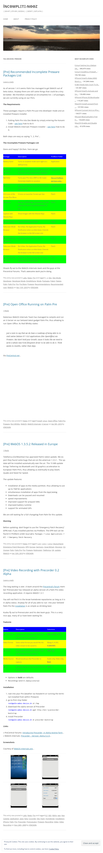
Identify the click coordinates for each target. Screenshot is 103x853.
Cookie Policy (54, 849)
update (58, 550)
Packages (46, 281)
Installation (59, 818)
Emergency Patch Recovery (14, 547)
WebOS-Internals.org (23, 748)
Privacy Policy (31, 19)
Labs (25, 278)
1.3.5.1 (44, 544)
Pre (34, 278)
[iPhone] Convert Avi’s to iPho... (87, 110)
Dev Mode (57, 278)
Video (56, 822)
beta (26, 818)
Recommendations (42, 284)
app (59, 815)
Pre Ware (23, 284)
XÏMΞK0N (34, 287)
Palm (5, 284)
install (39, 421)
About (16, 19)
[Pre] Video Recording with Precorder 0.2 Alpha (31, 572)
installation (20, 606)
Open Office (52, 421)
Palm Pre (11, 284)
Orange (6, 550)
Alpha (54, 815)
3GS (49, 815)
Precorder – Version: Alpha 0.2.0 (35, 736)
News (29, 278)
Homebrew (50, 818)
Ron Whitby (15, 424)
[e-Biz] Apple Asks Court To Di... (87, 84)
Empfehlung (31, 281)
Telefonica (47, 550)
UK (53, 550)
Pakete (58, 281)
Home (5, 19)
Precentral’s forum (51, 586)
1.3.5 (39, 544)
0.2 (46, 815)
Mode (39, 281)
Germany (39, 547)
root (5, 287)
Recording (49, 822)
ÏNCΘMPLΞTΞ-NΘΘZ (20, 6)
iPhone (6, 822)
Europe (32, 547)
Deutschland (58, 544)
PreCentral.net (12, 355)
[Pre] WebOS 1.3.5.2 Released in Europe (30, 444)
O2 (64, 547)
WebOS (10, 287)
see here (18, 123)
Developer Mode (18, 281)
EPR (27, 547)
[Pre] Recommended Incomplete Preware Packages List (31, 73)
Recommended (57, 284)
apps (22, 818)
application (14, 818)
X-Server (45, 424)
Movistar (58, 547)
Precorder (22, 822)
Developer (7, 281)
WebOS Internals (34, 424)
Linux (45, 421)
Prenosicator (32, 822)
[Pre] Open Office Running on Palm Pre (30, 304)
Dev (50, 278)
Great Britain (49, 547)
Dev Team (41, 818)
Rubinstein (38, 550)
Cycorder (32, 818)
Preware (30, 284)
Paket (52, 281)
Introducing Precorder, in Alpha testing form (42, 732)
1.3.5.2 (49, 544)
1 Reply (6, 311)
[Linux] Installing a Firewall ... (86, 72)
